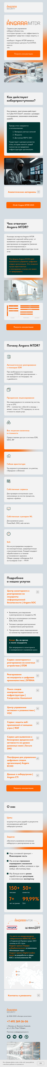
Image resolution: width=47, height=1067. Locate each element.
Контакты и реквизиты (19, 995)
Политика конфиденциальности (18, 1032)
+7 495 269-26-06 (17, 1021)
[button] (23, 53)
